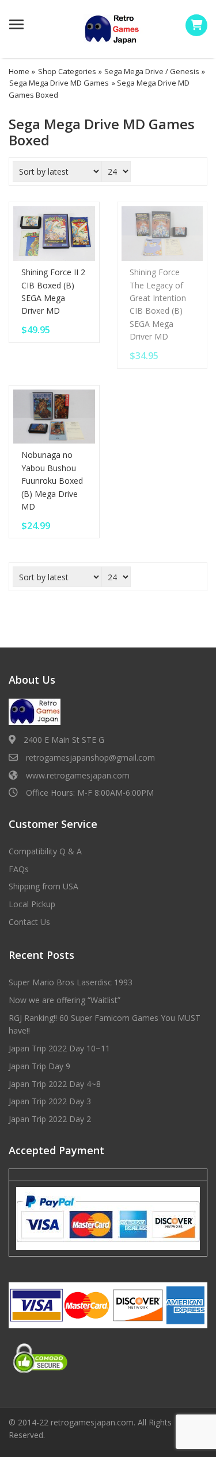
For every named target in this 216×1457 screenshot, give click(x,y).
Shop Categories (67, 71)
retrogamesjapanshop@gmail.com (90, 757)
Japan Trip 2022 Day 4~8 (55, 1083)
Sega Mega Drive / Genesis (151, 71)
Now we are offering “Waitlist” (64, 1000)
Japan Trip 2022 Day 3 (50, 1101)
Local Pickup (32, 904)
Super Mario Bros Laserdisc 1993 (70, 982)
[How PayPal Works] (108, 1218)
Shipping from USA (43, 886)
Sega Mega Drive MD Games (59, 83)
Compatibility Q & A (45, 851)
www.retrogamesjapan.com (78, 775)
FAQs (19, 869)
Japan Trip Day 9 (39, 1066)
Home (19, 71)
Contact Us (29, 921)
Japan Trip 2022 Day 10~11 (59, 1048)
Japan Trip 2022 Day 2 (50, 1118)
